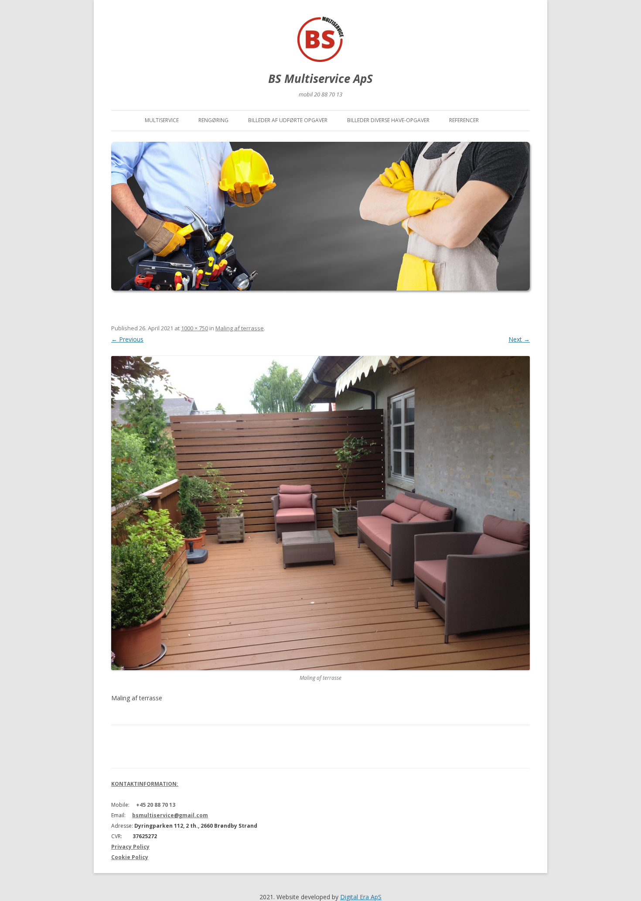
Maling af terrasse (239, 328)
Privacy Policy (130, 846)
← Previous (127, 339)
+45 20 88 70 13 (155, 805)
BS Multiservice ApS (320, 78)
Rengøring (213, 120)
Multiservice (162, 120)
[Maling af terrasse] (320, 513)
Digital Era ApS (361, 897)
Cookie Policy (129, 857)
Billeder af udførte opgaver (287, 120)
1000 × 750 (194, 328)
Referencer (464, 120)
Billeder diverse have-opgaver (388, 120)
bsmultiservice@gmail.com (170, 815)
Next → (519, 339)
